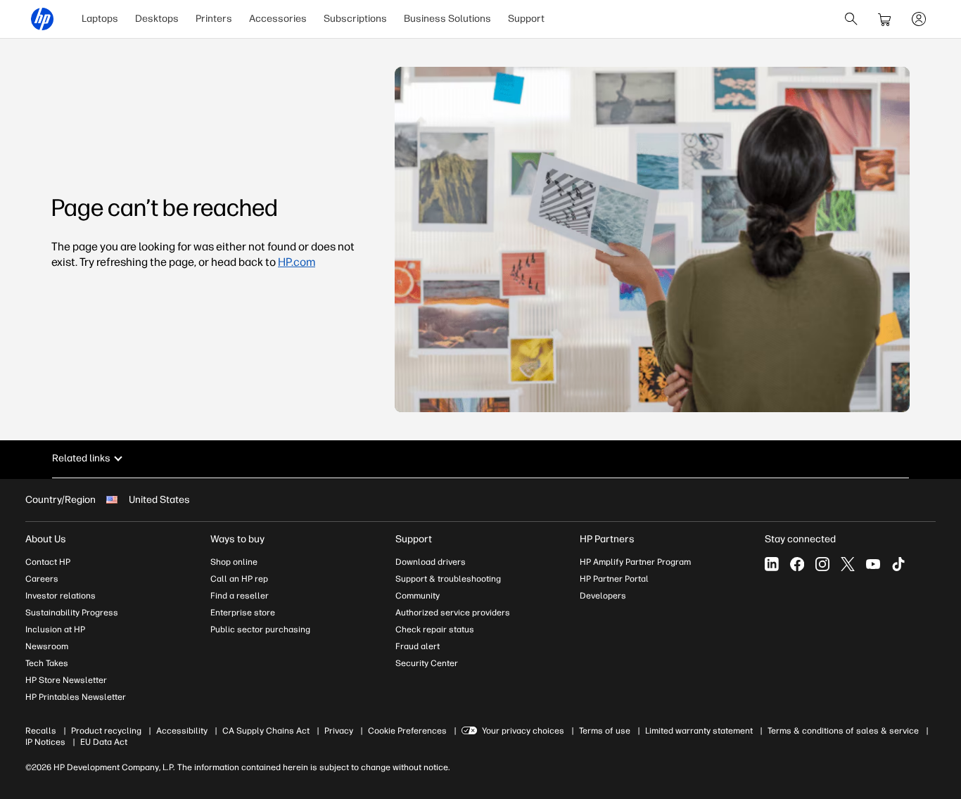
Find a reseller (239, 596)
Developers (603, 596)
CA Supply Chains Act (266, 731)
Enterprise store (242, 613)
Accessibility (182, 731)
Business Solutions (447, 19)
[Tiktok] (898, 564)
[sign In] (919, 19)
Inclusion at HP (55, 629)
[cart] (885, 19)
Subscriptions (355, 19)
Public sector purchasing (260, 629)
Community (417, 596)
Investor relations (60, 596)
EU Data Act (103, 742)
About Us (45, 539)
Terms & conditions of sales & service (843, 731)
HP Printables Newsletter (75, 697)
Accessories (278, 19)
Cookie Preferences (407, 731)
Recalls (40, 731)
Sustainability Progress (71, 613)
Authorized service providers (452, 613)
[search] (851, 19)
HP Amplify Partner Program (635, 562)
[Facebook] (797, 564)
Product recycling (106, 731)
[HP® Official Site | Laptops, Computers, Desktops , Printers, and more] (42, 19)
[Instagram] (822, 564)
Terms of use (604, 731)
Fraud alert (417, 646)
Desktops (157, 19)
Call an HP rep (239, 579)
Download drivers (430, 562)
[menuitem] (100, 19)
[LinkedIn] (772, 564)
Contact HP (47, 562)
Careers (41, 579)
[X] (848, 564)
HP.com (296, 262)
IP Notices (45, 742)
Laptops (100, 19)
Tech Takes (46, 663)
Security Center (426, 663)
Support (526, 19)
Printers (214, 19)
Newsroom (46, 646)
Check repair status (434, 629)
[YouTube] (873, 564)
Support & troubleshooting (448, 579)
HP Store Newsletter (66, 680)
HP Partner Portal (614, 579)
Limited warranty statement (699, 731)
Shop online (233, 562)
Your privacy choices (523, 731)
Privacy (338, 731)
